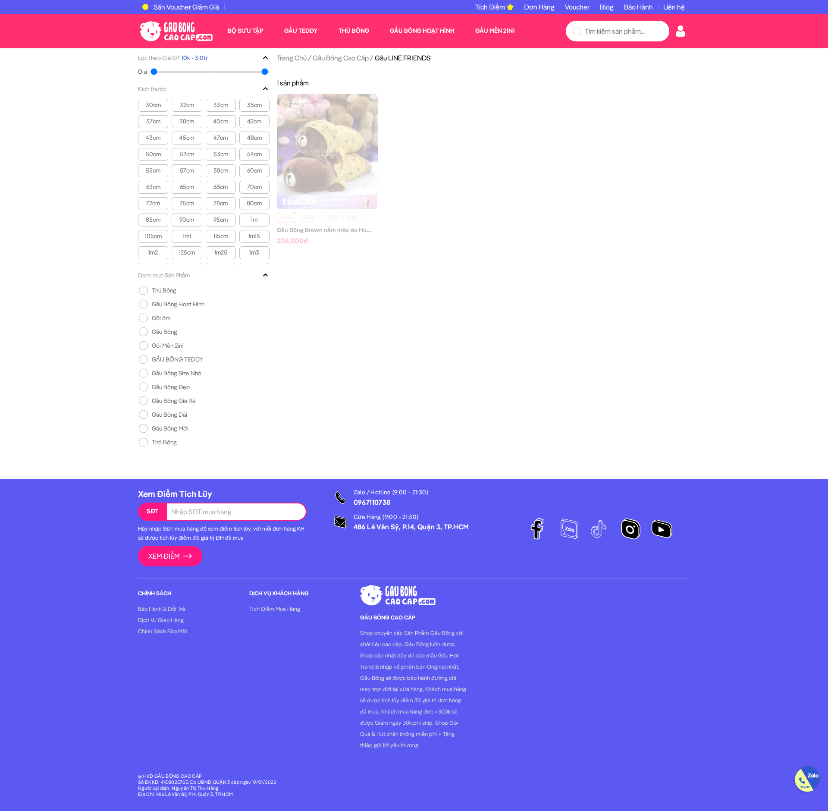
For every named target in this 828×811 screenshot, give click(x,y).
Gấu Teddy (301, 31)
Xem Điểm (164, 556)
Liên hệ (674, 7)
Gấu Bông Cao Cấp (341, 57)
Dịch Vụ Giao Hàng (161, 619)
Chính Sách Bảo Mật (162, 631)
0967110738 (372, 502)
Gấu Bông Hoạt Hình (422, 31)
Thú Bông (354, 31)
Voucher (577, 7)
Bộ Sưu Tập (245, 31)
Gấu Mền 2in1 (494, 31)
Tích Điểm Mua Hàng (274, 608)
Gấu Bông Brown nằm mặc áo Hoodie (327, 230)
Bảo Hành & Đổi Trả (161, 608)
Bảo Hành (638, 7)
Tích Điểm (490, 7)
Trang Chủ (292, 57)
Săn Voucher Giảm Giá (186, 7)
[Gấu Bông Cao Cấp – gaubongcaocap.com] (176, 30)
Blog (607, 7)
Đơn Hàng (539, 7)
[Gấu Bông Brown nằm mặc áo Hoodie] (327, 143)
